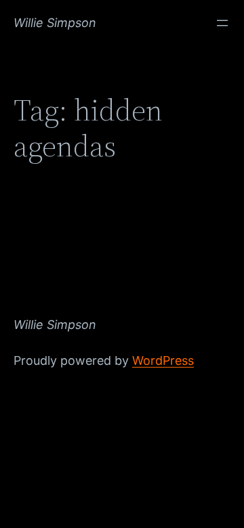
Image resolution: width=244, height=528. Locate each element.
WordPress (163, 360)
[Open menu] (222, 23)
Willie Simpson (55, 23)
